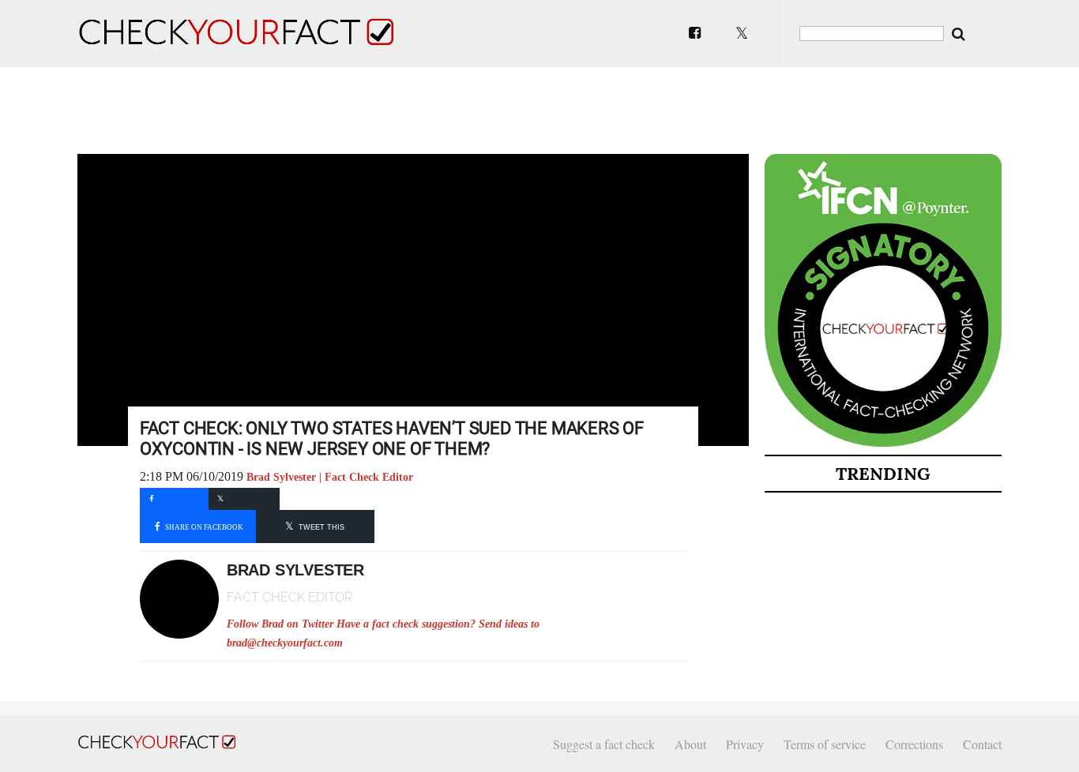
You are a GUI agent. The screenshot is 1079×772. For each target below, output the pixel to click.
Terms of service (825, 744)
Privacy (745, 744)
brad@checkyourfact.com (285, 643)
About (690, 744)
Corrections (914, 744)
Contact (982, 744)
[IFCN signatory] (883, 443)
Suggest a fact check (604, 744)
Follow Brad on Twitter (280, 624)
